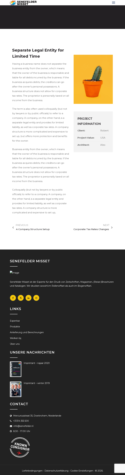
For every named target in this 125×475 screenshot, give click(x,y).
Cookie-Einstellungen (81, 470)
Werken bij (15, 338)
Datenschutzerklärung (56, 470)
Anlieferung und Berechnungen (27, 332)
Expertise (15, 320)
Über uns (15, 344)
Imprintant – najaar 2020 (37, 363)
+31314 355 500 (21, 421)
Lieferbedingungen (32, 470)
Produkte (15, 326)
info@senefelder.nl (23, 426)
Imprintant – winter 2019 (37, 383)
